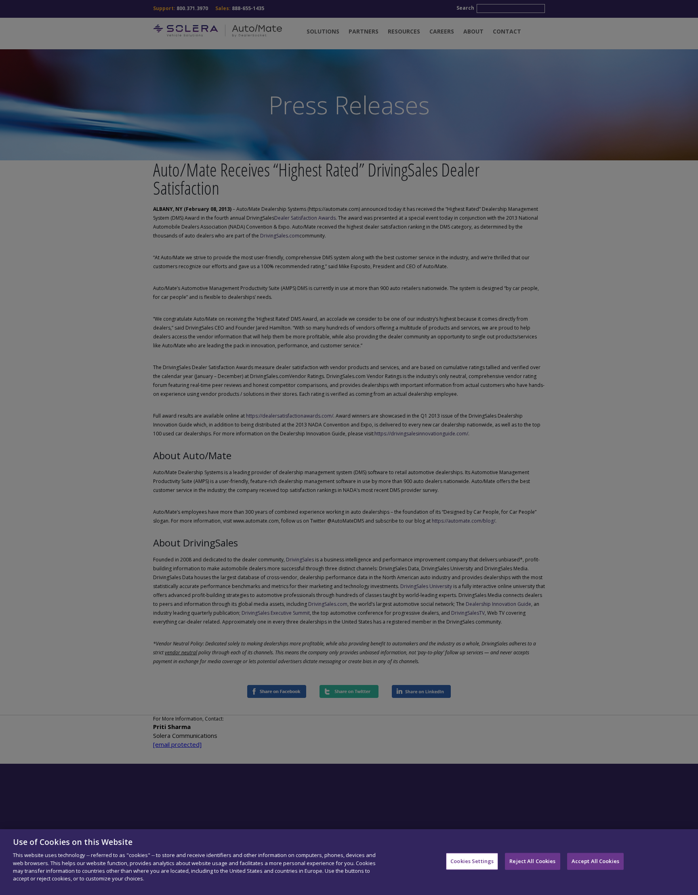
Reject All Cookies (532, 861)
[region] (349, 862)
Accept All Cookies (595, 861)
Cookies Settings (472, 861)
